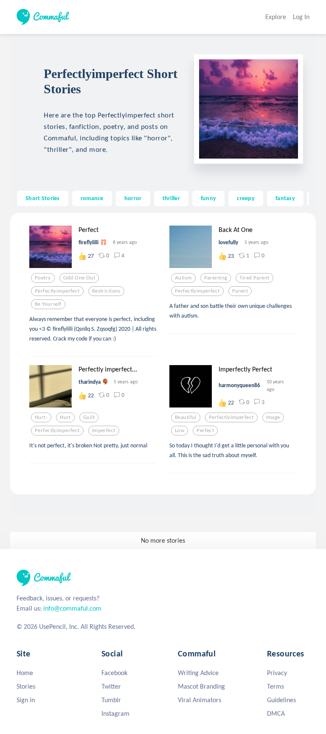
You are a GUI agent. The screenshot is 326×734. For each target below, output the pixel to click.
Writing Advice (198, 673)
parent (240, 291)
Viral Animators (199, 700)
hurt (65, 417)
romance (92, 198)
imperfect (103, 430)
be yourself (48, 304)
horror (133, 198)
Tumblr (111, 700)
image (273, 417)
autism (183, 278)
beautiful (186, 417)
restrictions (106, 291)
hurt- (41, 417)
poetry (43, 278)
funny (208, 198)
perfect (205, 430)
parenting (216, 278)
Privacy (277, 673)
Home (25, 673)
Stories (26, 686)
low (179, 430)
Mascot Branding (201, 686)
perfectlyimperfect (57, 291)
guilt (89, 417)
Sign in (26, 700)
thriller (171, 198)
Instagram (115, 713)
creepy (246, 198)
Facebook (114, 673)
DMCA (276, 713)
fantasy (285, 198)
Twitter (111, 686)
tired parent (254, 278)
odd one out (79, 278)
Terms (275, 686)
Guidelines (281, 700)
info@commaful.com (72, 608)
